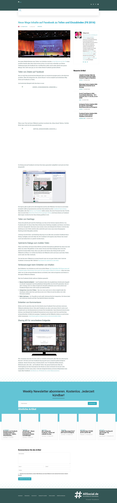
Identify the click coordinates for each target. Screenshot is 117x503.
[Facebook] (96, 4)
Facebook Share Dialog (59, 209)
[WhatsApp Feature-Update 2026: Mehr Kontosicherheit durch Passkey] (76, 85)
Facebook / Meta (82, 118)
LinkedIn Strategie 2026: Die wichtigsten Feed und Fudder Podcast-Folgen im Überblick (87, 76)
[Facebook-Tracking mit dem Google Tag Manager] (106, 421)
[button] (20, 10)
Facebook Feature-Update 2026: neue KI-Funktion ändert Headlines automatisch (88, 115)
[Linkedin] (91, 4)
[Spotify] (98, 4)
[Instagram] (93, 4)
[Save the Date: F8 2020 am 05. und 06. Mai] (87, 421)
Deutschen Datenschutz (35, 213)
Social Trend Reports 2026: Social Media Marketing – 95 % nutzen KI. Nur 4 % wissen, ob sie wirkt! (88, 96)
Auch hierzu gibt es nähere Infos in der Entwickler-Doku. (45, 316)
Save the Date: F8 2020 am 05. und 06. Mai (86, 431)
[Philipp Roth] (19, 26)
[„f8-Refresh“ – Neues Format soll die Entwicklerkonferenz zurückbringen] (29, 421)
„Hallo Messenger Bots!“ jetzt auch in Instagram (68, 431)
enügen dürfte (47, 213)
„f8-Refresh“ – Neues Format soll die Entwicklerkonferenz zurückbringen (28, 433)
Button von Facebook (36, 211)
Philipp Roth (24, 26)
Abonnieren (92, 403)
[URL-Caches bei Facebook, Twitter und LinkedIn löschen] (49, 421)
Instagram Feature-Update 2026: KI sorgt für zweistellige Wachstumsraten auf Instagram (88, 105)
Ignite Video (91, 51)
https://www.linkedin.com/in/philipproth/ (90, 34)
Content (81, 80)
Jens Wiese (5, 437)
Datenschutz (85, 58)
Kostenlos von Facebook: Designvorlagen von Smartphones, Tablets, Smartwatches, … (10, 433)
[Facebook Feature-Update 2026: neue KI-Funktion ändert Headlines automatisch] (76, 114)
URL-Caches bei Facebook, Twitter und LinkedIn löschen (48, 432)
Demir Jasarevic (102, 436)
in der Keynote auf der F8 (59, 61)
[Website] (87, 61)
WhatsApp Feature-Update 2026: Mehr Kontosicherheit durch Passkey (88, 86)
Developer (40, 26)
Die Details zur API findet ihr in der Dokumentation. (45, 370)
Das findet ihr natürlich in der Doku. (48, 260)
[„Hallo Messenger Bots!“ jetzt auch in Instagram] (68, 421)
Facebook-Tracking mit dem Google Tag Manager (106, 432)
